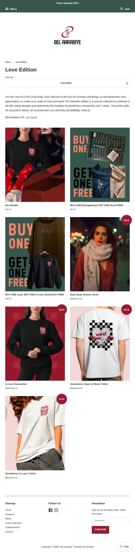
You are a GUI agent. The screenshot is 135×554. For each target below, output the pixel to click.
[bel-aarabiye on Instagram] (56, 511)
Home (8, 62)
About (8, 518)
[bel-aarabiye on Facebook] (51, 511)
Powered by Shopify (84, 546)
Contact (9, 531)
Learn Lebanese (13, 523)
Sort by (9, 77)
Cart (127, 9)
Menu (13, 9)
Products (9, 514)
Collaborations (12, 527)
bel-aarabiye (66, 546)
